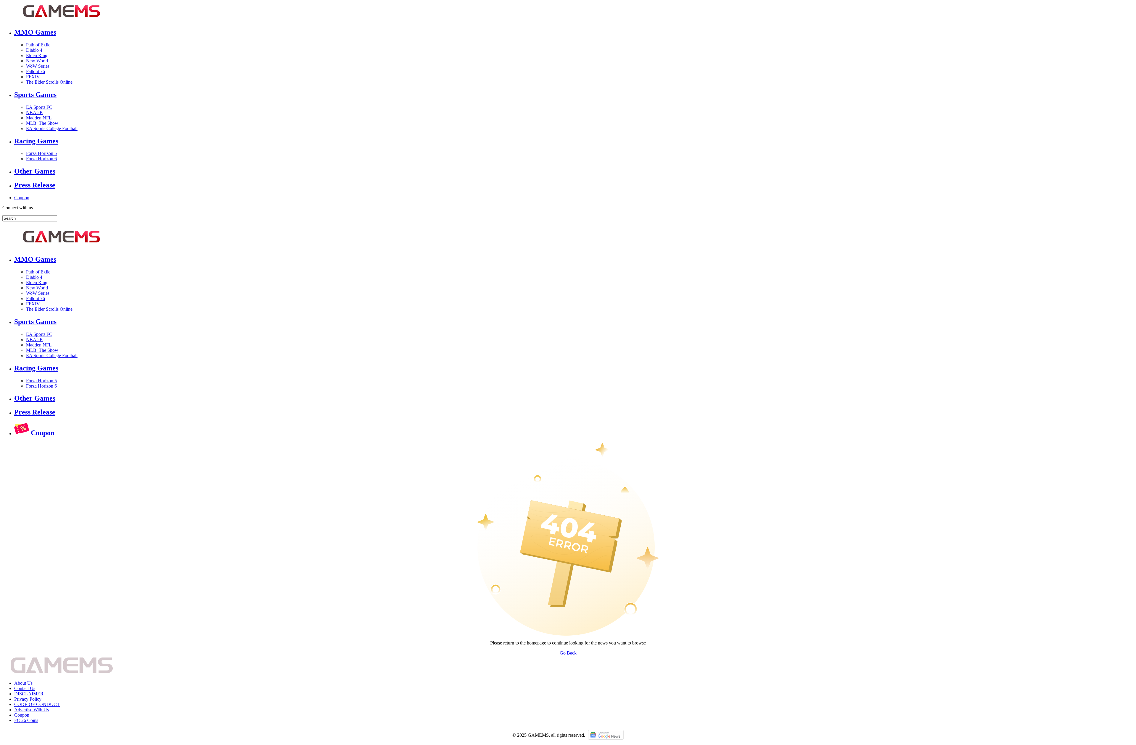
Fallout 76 (35, 71)
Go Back (568, 652)
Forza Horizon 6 (41, 158)
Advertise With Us (31, 709)
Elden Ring (36, 55)
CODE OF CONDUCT (37, 704)
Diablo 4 (34, 50)
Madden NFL (39, 117)
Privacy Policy (27, 699)
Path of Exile (38, 44)
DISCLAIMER (28, 693)
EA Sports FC (39, 107)
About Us (23, 683)
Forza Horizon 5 (41, 153)
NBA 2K (34, 112)
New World (37, 60)
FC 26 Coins (26, 720)
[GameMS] (61, 19)
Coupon (21, 197)
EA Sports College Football (52, 128)
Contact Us (24, 688)
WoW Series (37, 66)
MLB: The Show (42, 123)
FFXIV (33, 76)
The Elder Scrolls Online (49, 82)
